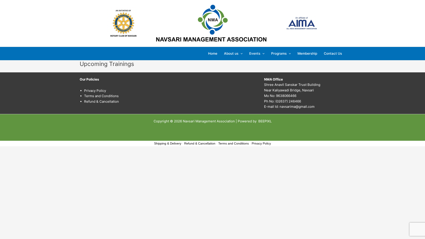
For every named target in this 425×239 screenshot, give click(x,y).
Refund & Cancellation (101, 101)
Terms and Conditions (101, 96)
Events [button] (254, 53)
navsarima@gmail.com (297, 106)
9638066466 (286, 96)
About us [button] (231, 53)
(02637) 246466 (288, 101)
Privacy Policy (95, 91)
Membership (307, 53)
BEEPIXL (265, 121)
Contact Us (333, 53)
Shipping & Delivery (167, 143)
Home (212, 53)
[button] (240, 53)
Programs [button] (279, 53)
